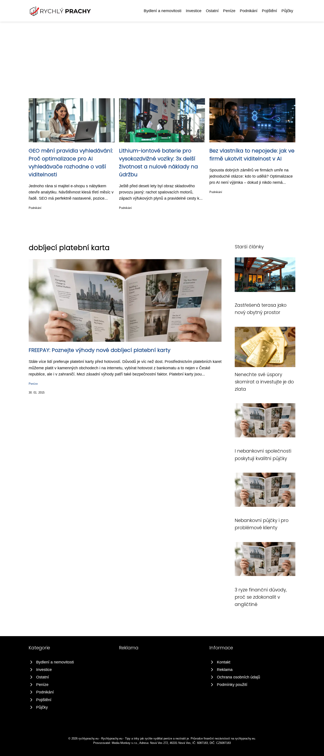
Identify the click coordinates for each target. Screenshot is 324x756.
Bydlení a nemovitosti (162, 11)
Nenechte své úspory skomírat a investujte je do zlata (264, 381)
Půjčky (287, 11)
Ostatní (212, 11)
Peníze (229, 11)
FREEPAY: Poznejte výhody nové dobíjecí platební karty (99, 350)
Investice (193, 11)
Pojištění (269, 11)
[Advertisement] (162, 54)
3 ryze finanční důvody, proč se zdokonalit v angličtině (261, 597)
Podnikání (248, 11)
